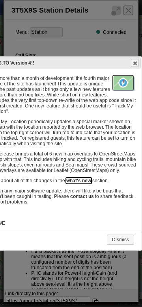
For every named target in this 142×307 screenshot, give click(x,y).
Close (135, 63)
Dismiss (120, 239)
